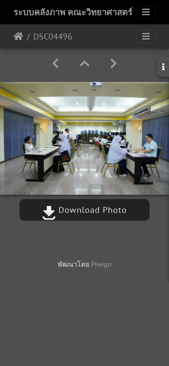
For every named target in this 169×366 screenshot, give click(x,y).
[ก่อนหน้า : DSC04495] (55, 63)
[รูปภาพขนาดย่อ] (84, 63)
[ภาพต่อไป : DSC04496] (113, 63)
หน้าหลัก (18, 36)
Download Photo (91, 210)
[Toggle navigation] (146, 12)
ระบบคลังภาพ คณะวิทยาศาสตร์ (73, 12)
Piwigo (101, 264)
